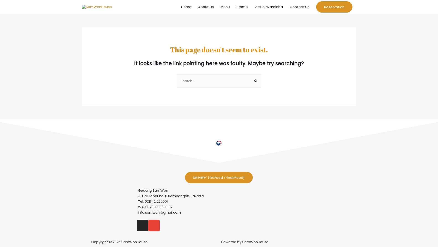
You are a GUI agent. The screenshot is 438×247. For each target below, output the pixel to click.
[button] (219, 177)
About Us (206, 6)
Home (186, 6)
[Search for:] (219, 80)
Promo (242, 6)
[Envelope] (154, 225)
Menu (225, 6)
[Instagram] (142, 225)
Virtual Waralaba (269, 6)
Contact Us (299, 6)
